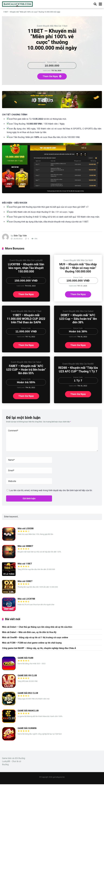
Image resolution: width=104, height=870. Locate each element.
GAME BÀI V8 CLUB (27, 675)
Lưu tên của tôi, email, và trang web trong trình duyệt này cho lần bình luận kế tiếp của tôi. (50, 490)
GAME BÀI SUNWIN (27, 728)
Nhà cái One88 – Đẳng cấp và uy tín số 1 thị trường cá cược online (35, 637)
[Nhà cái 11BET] (9, 575)
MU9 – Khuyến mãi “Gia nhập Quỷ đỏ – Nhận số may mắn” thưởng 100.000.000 (78, 268)
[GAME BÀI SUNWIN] (9, 739)
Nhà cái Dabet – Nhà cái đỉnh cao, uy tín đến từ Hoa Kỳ (29, 632)
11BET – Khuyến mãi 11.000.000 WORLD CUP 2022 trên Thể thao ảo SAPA (26, 318)
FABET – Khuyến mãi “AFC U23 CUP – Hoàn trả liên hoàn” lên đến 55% (26, 369)
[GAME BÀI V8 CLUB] (9, 687)
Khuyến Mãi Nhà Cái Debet (81, 311)
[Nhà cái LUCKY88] (9, 610)
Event (39, 26)
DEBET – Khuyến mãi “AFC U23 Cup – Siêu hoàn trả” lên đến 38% (78, 318)
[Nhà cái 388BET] (9, 557)
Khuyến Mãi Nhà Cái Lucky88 (29, 260)
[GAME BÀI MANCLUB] (9, 722)
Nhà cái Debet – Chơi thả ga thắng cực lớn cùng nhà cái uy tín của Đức (37, 627)
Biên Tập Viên (20, 235)
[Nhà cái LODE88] (9, 540)
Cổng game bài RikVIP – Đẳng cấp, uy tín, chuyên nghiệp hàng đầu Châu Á (39, 648)
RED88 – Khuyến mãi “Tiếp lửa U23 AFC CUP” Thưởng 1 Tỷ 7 (78, 369)
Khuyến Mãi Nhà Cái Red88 (81, 364)
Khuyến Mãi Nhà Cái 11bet (55, 26)
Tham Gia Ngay (50, 76)
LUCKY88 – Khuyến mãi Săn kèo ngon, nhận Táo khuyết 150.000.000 (26, 268)
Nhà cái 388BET (25, 546)
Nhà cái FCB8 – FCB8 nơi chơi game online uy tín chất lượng (32, 642)
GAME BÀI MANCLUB (28, 710)
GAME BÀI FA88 (25, 658)
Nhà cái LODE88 (25, 528)
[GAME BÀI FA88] (9, 669)
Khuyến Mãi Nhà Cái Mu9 (81, 260)
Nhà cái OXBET (25, 581)
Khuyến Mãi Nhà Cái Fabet (29, 362)
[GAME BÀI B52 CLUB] (9, 704)
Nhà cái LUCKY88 (26, 599)
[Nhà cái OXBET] (9, 592)
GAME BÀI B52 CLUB (28, 693)
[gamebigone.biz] (17, 4)
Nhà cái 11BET (25, 563)
